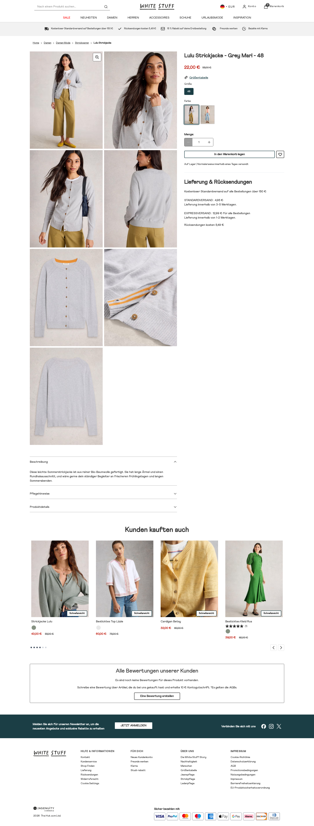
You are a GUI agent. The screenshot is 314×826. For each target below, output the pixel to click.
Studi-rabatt (138, 770)
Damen (47, 43)
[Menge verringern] (188, 142)
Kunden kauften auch (157, 530)
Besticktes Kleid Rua (238, 621)
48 (188, 91)
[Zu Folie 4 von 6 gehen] (40, 647)
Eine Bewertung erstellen (157, 696)
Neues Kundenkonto (142, 757)
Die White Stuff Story (193, 757)
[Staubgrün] (34, 627)
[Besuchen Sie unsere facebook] (263, 726)
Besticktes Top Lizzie (109, 621)
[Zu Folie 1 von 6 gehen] (31, 647)
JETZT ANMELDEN (133, 725)
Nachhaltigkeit (189, 761)
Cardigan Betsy (171, 621)
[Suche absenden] (106, 7)
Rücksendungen (89, 774)
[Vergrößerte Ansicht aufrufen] (97, 57)
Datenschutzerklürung (243, 761)
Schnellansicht (77, 613)
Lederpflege (187, 783)
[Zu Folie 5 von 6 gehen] (43, 647)
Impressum (236, 779)
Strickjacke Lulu (41, 621)
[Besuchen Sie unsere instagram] (271, 726)
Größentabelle (189, 770)
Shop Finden (87, 766)
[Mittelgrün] (228, 631)
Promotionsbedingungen (244, 770)
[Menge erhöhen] (209, 142)
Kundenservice (89, 761)
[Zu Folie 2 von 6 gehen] (34, 647)
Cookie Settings (90, 783)
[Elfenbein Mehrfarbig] (98, 627)
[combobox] (72, 6)
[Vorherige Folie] (273, 647)
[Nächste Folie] (281, 647)
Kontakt (85, 757)
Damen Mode (63, 43)
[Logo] (157, 6)
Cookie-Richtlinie (240, 757)
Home (36, 43)
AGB (233, 766)
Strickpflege (188, 779)
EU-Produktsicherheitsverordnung (250, 788)
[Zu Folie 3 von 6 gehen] (37, 647)
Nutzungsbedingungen (243, 774)
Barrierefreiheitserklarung (245, 783)
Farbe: (187, 101)
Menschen (186, 766)
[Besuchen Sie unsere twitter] (279, 726)
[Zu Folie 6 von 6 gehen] (46, 647)
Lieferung (86, 770)
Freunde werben (139, 761)
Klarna (134, 766)
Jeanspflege (187, 774)
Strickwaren (82, 43)
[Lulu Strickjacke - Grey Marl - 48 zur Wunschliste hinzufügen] (280, 154)
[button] (234, 77)
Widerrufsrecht (89, 779)
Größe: (188, 84)
